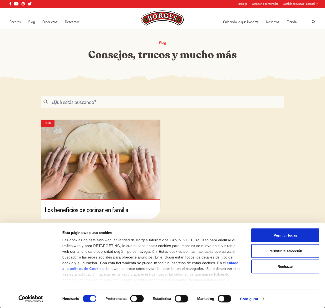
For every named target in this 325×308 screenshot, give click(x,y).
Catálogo (242, 3)
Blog (31, 22)
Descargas (72, 22)
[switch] (137, 298)
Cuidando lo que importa (241, 22)
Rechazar (285, 266)
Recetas (15, 22)
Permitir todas (285, 235)
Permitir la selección (285, 251)
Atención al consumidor (265, 3)
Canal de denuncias (293, 3)
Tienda (292, 22)
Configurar (249, 299)
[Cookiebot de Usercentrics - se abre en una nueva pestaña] (31, 298)
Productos (49, 22)
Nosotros (272, 22)
